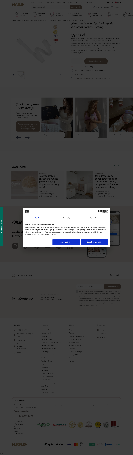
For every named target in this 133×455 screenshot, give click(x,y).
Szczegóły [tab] (66, 218)
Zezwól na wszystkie (94, 242)
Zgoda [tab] (37, 218)
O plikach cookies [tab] (96, 218)
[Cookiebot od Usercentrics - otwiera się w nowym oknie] (99, 211)
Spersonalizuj (65, 242)
